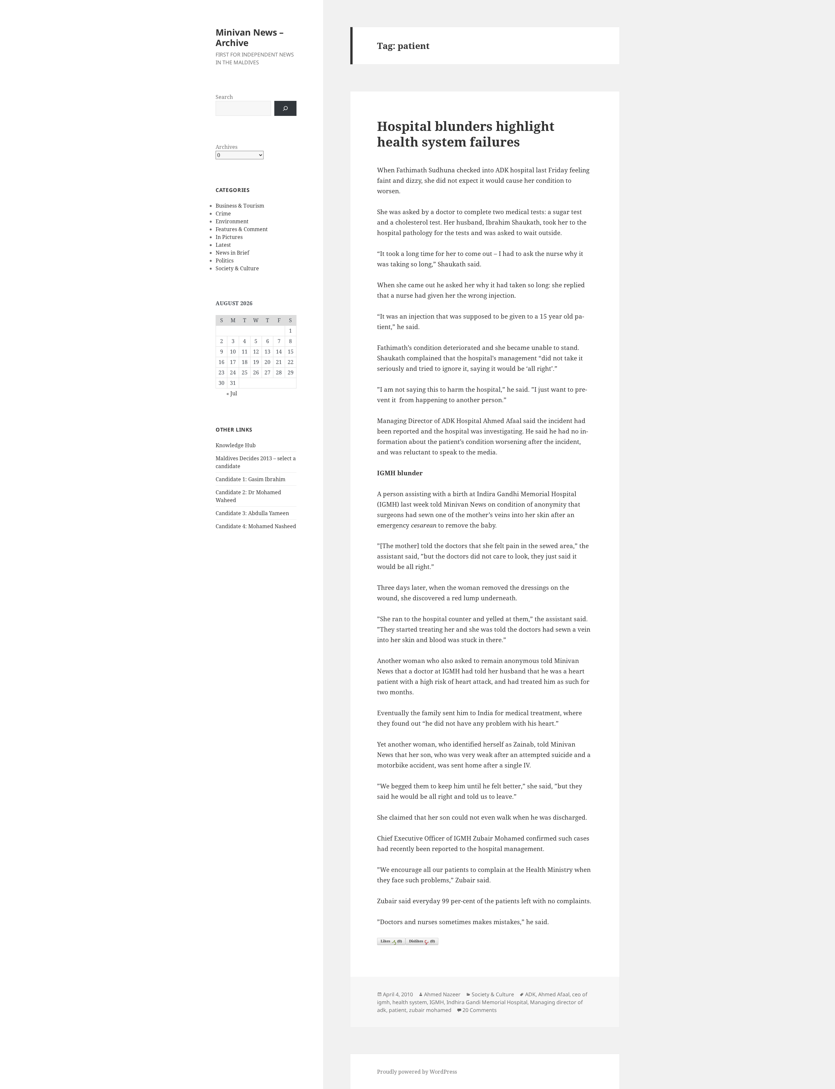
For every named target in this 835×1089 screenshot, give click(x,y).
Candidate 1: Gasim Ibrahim (250, 479)
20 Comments (480, 1010)
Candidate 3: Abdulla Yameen (252, 513)
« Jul (231, 393)
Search (224, 97)
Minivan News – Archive (250, 37)
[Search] (285, 108)
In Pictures (229, 237)
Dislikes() (422, 941)
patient (397, 1010)
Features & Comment (242, 229)
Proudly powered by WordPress (417, 1071)
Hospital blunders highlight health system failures (465, 133)
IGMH (437, 1002)
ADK (530, 994)
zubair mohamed (430, 1010)
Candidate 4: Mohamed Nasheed (256, 526)
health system (409, 1002)
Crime (223, 213)
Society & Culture (237, 268)
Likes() (391, 941)
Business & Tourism (240, 205)
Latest (223, 244)
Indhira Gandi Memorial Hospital (487, 1002)
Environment (232, 221)
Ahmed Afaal (553, 994)
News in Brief (232, 252)
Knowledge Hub (236, 445)
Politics (225, 260)
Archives (226, 146)
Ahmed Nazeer (442, 994)
